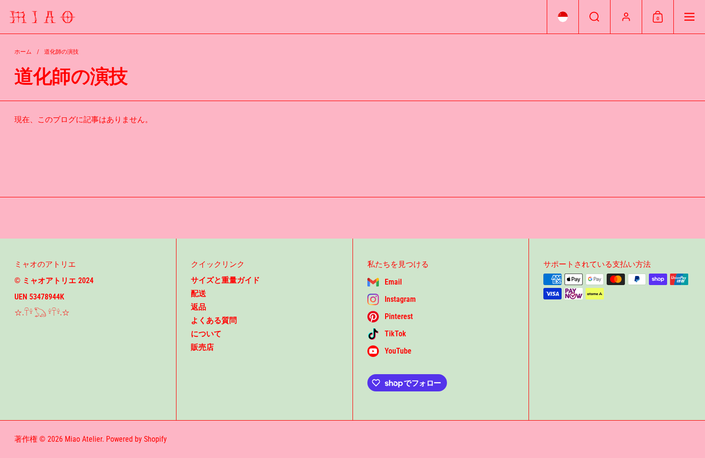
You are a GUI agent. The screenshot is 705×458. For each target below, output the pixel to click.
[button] (562, 17)
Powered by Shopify (136, 439)
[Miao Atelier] (42, 17)
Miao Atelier (83, 439)
